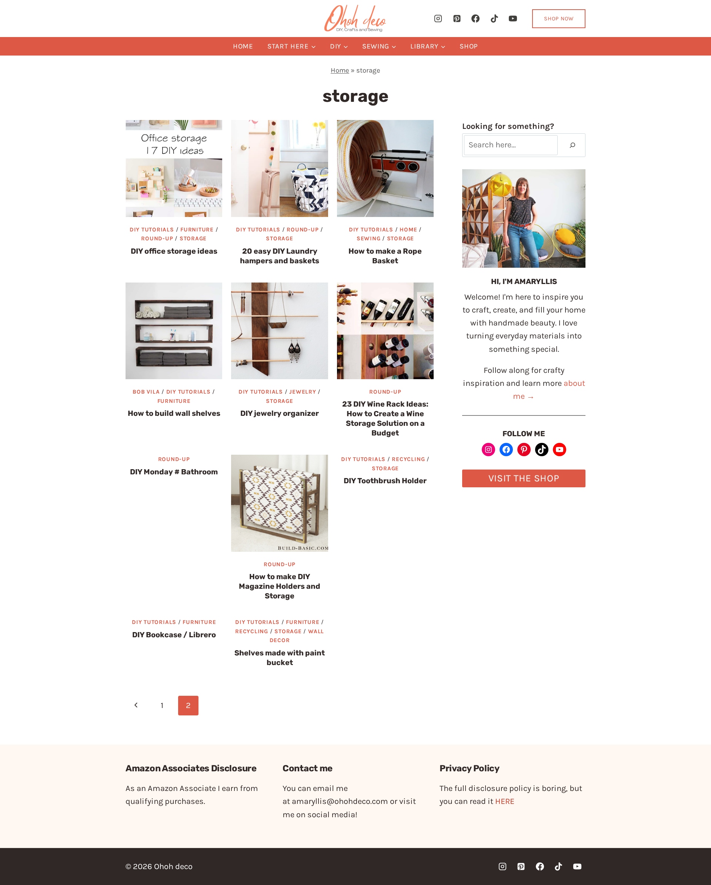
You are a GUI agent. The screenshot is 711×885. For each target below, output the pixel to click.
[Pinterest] (457, 18)
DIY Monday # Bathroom (174, 471)
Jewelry (302, 391)
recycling (408, 459)
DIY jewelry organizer (279, 413)
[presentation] (174, 168)
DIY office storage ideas (174, 251)
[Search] (572, 145)
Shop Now (559, 18)
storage (193, 238)
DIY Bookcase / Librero (174, 634)
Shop (469, 46)
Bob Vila (146, 391)
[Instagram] (438, 18)
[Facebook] (475, 18)
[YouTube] (513, 18)
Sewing (369, 238)
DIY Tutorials (152, 229)
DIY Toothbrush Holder (385, 480)
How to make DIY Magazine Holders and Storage (279, 586)
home (408, 229)
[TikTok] (494, 18)
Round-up (157, 238)
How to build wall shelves (174, 413)
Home (243, 46)
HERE (504, 801)
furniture (197, 229)
